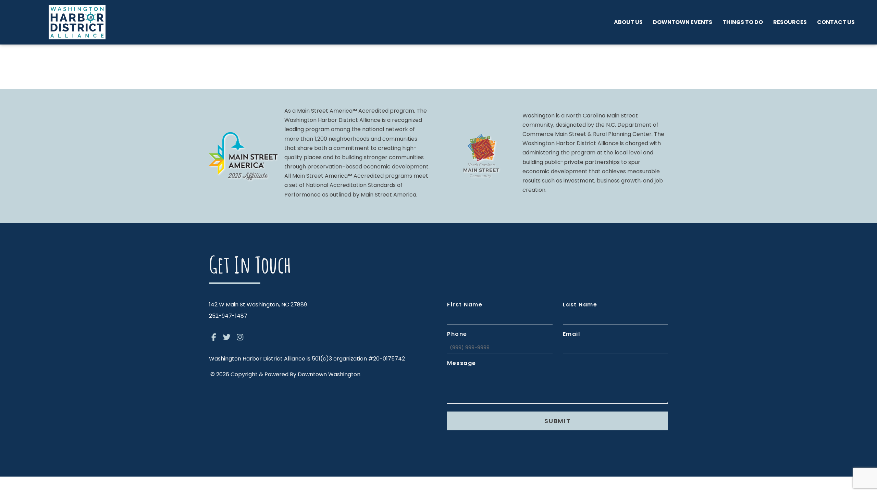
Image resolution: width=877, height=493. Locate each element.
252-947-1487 (228, 316)
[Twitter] (227, 337)
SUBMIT (557, 421)
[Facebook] (214, 337)
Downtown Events (682, 22)
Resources (790, 22)
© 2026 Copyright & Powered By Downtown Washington (285, 374)
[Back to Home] (77, 22)
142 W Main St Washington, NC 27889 (258, 304)
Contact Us (836, 22)
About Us (628, 22)
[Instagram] (240, 337)
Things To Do (742, 22)
